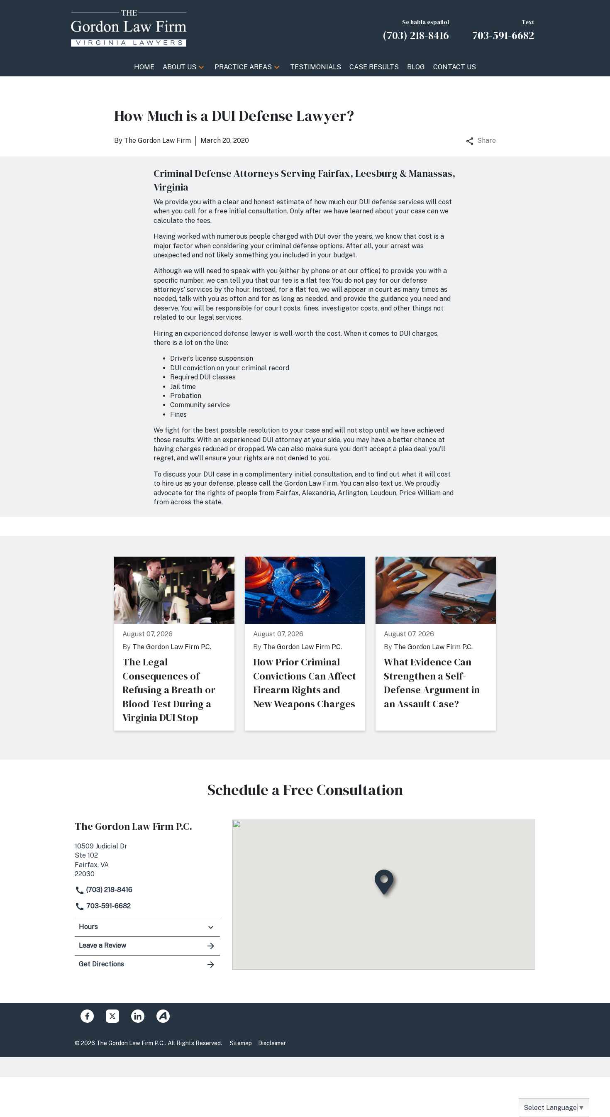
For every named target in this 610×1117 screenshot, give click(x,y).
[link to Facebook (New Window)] (87, 1016)
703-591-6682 (108, 906)
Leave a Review (102, 945)
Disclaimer (272, 1043)
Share (486, 140)
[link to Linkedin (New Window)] (137, 1016)
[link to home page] (128, 28)
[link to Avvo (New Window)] (163, 1016)
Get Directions (101, 964)
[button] (201, 67)
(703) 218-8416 (108, 890)
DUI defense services (391, 202)
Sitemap (241, 1043)
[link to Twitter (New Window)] (112, 1016)
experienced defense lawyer (227, 333)
